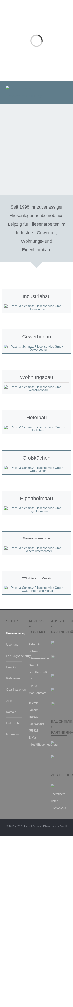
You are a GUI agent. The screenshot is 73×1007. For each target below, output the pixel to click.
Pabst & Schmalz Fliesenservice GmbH (45, 826)
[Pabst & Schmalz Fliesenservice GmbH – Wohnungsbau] (36, 387)
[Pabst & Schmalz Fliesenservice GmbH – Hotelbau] (36, 427)
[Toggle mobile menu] (65, 88)
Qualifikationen (13, 689)
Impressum (13, 734)
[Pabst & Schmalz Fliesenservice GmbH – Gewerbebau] (36, 346)
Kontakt (11, 712)
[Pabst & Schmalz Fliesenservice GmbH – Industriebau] (36, 306)
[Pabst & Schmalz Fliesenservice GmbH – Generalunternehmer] (36, 548)
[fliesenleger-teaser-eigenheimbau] (36, 508)
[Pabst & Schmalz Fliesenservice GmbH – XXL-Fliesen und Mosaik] (36, 587)
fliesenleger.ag (13, 633)
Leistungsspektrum (13, 656)
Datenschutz (13, 723)
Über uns (12, 644)
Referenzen (13, 678)
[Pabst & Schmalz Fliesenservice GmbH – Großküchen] (36, 467)
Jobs (9, 700)
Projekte (11, 667)
